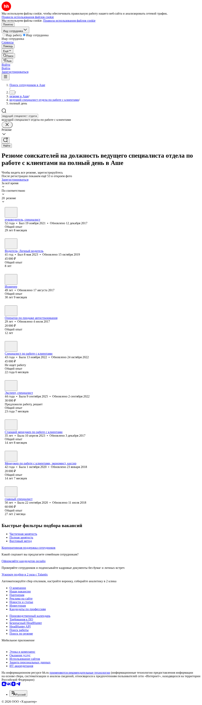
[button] (6, 64)
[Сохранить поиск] (5, 140)
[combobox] (20, 116)
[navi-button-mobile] (5, 77)
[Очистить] (7, 125)
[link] (8, 55)
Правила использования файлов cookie (69, 20)
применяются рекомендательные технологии (80, 672)
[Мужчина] (11, 212)
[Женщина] (11, 310)
